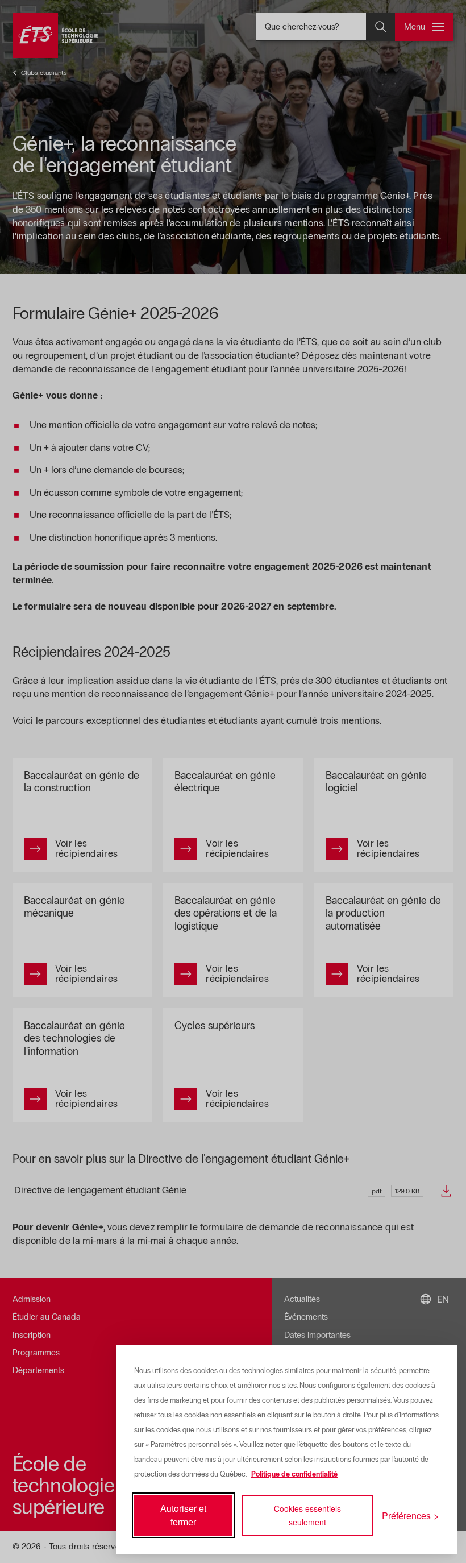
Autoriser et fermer (183, 1515)
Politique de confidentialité (294, 1474)
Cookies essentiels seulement (307, 1515)
